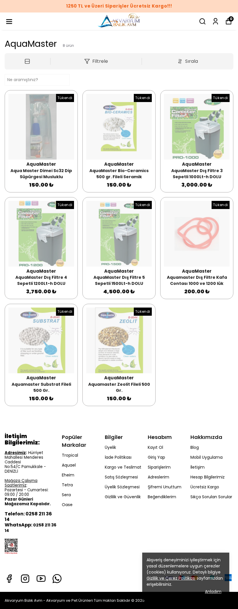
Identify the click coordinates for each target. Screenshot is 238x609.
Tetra (67, 485)
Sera (66, 495)
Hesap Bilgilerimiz (207, 477)
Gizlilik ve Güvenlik (123, 497)
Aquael (69, 465)
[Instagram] (25, 578)
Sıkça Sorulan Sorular (211, 497)
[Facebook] (9, 578)
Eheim (68, 475)
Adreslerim (158, 477)
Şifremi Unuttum (164, 487)
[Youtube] (41, 578)
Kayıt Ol (155, 447)
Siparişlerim (159, 467)
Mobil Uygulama (206, 457)
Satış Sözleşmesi (121, 477)
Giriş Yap (156, 457)
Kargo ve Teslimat (123, 467)
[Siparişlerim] (215, 21)
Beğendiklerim (162, 497)
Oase (67, 505)
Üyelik (110, 447)
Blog (194, 447)
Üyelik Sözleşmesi (122, 487)
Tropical (70, 455)
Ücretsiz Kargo (204, 487)
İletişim (197, 467)
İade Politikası (118, 457)
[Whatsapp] (57, 578)
